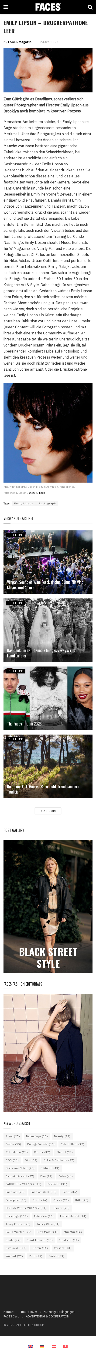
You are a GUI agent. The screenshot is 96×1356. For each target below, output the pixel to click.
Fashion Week (44, 1192)
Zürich (56, 1256)
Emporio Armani (20, 1176)
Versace (63, 1248)
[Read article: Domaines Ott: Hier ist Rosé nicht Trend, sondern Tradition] (48, 766)
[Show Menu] (5, 7)
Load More (48, 811)
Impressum (29, 1312)
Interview (44, 1216)
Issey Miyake (18, 1224)
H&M (82, 1200)
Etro (46, 1176)
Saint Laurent (40, 1240)
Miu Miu (73, 1232)
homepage (17, 1216)
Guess (61, 1200)
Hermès (61, 1208)
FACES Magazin (20, 42)
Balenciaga (37, 1136)
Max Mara (48, 1232)
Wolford (14, 1256)
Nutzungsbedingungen (59, 1312)
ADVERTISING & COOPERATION (47, 1316)
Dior (31, 1160)
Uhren (40, 1248)
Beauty (62, 1136)
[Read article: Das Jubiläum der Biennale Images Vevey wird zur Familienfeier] (48, 630)
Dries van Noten (20, 1168)
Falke (66, 1176)
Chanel (64, 1152)
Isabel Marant (73, 1216)
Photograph (47, 503)
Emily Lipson (23, 503)
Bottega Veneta (41, 1144)
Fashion (57, 1184)
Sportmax (69, 1240)
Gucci (40, 1200)
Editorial (50, 1168)
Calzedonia (17, 1152)
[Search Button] (90, 7)
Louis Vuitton (18, 1232)
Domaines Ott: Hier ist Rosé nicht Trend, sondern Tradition (43, 789)
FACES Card (11, 1316)
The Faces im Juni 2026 (24, 724)
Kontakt (8, 1312)
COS (12, 1160)
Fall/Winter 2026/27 (23, 1184)
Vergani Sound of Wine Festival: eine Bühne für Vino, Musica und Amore (45, 584)
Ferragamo (16, 1200)
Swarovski (16, 1248)
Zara (35, 1256)
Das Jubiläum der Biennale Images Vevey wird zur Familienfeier (43, 653)
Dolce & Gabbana (59, 1160)
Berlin (13, 1144)
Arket (13, 1136)
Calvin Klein (72, 1144)
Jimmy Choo (48, 1224)
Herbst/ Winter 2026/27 (26, 1208)
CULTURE (16, 535)
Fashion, (15, 1192)
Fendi (70, 1192)
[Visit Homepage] (47, 7)
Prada (13, 1240)
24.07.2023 (49, 42)
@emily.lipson (37, 492)
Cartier (42, 1152)
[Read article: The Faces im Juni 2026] (48, 698)
